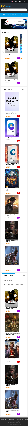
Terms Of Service (4, 419)
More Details (12, 52)
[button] (2, 24)
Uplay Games (8, 285)
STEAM (9, 14)
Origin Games (8, 280)
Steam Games (8, 276)
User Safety (16, 420)
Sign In (21, 1)
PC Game (19, 14)
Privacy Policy (11, 419)
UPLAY (14, 14)
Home (3, 14)
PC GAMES (19, 285)
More (23, 89)
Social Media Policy (19, 419)
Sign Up (25, 1)
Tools (24, 14)
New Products (8, 89)
